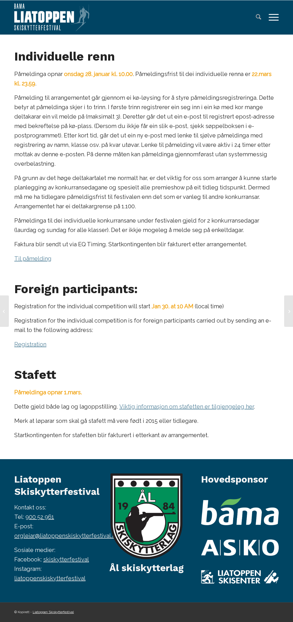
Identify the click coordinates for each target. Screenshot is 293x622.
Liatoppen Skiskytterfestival (53, 612)
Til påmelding (33, 258)
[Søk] (258, 17)
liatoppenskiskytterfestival (50, 578)
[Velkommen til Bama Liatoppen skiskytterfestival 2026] (4, 311)
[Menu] (272, 17)
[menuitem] (258, 17)
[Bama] (240, 511)
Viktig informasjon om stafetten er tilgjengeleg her (186, 406)
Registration (30, 344)
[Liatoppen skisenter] (240, 577)
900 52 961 (39, 516)
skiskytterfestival (66, 559)
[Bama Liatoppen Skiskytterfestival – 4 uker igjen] (288, 311)
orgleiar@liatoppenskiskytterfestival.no (66, 535)
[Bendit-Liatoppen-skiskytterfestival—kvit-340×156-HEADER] (51, 17)
